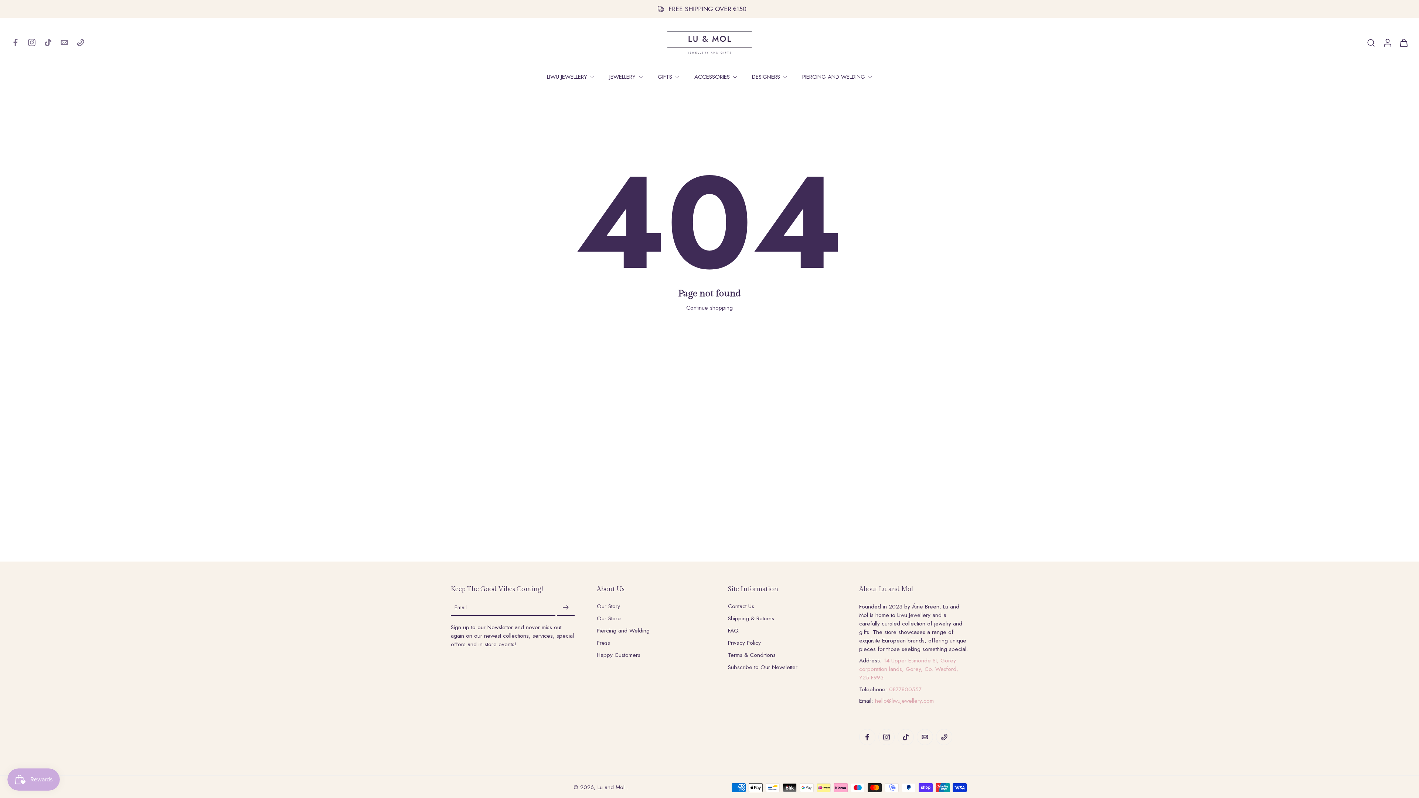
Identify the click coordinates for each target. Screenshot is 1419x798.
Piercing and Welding (623, 631)
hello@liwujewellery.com (904, 701)
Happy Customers (618, 655)
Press (603, 643)
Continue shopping (709, 308)
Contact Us (741, 606)
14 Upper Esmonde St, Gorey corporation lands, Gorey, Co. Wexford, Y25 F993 (908, 669)
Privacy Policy (744, 643)
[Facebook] (15, 42)
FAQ (733, 631)
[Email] (64, 42)
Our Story (608, 606)
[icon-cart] (1403, 42)
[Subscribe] (566, 608)
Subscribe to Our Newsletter (762, 667)
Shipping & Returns (751, 619)
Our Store (609, 619)
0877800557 (905, 689)
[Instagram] (32, 42)
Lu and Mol (612, 787)
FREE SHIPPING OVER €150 (707, 8)
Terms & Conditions (752, 655)
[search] (1371, 42)
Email (461, 607)
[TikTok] (48, 42)
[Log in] (1387, 42)
